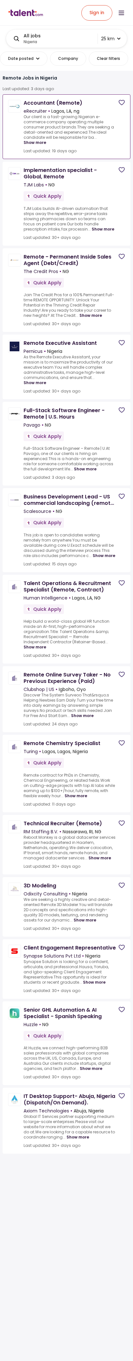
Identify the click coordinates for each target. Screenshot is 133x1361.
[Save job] (121, 102)
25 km (108, 38)
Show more (35, 142)
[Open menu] (121, 13)
